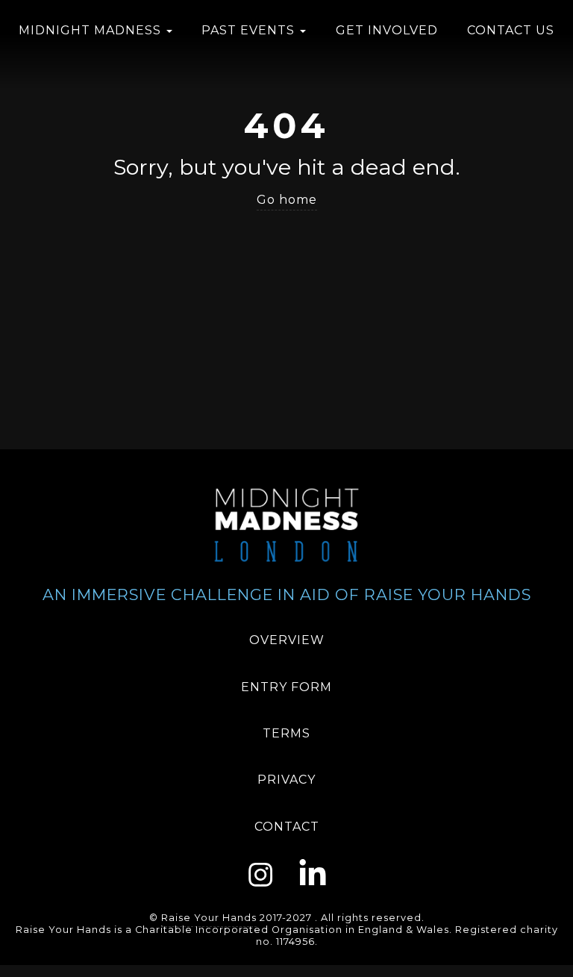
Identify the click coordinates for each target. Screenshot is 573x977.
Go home (287, 200)
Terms (286, 733)
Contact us (510, 30)
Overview (287, 640)
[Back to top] (558, 961)
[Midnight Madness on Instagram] (261, 872)
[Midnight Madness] (286, 524)
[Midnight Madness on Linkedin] (312, 872)
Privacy (286, 779)
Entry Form (286, 687)
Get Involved (387, 30)
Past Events (249, 30)
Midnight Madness (92, 30)
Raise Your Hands (209, 917)
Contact (286, 827)
